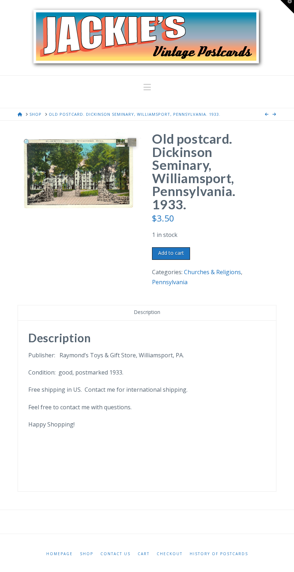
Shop (86, 554)
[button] (147, 87)
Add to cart (171, 252)
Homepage (59, 554)
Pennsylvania (170, 282)
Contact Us (115, 554)
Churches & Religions (212, 272)
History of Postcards (219, 554)
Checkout (169, 554)
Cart (144, 554)
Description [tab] (147, 312)
